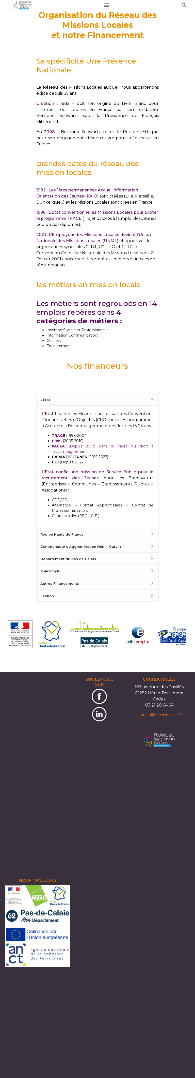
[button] (106, 5)
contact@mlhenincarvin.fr (159, 715)
